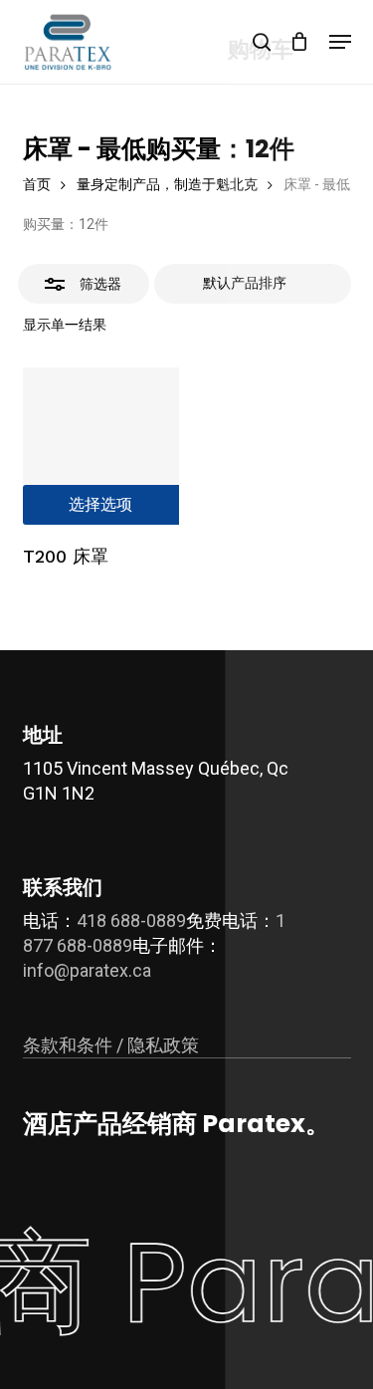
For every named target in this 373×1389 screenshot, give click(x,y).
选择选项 (100, 504)
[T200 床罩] (101, 446)
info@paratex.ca (87, 970)
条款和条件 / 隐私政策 (111, 1045)
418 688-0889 (131, 920)
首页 (37, 184)
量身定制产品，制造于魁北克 (167, 184)
